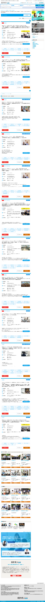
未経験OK (2, 592)
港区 (7, 588)
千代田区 (5, 588)
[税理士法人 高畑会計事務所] (25, 457)
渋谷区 (10, 588)
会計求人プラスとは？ (29, 0)
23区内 (5, 587)
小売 (33, 594)
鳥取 (4, 586)
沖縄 (10, 586)
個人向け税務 (26, 594)
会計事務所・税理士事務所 (27, 588)
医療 (36, 594)
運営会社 (42, 601)
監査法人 (35, 588)
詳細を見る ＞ (6, 467)
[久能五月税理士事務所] (25, 472)
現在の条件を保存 (39, 7)
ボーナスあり (7, 593)
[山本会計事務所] (6, 472)
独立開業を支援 (3, 594)
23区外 (7, 587)
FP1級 (33, 47)
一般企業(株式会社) (39, 588)
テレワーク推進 (10, 594)
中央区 (8, 588)
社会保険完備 (12, 592)
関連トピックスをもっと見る (27, 531)
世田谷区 (12, 588)
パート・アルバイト (7, 93)
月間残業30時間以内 (14, 593)
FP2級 (33, 48)
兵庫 (3, 586)
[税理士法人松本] (6, 457)
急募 (17, 593)
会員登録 (16, 575)
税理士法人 (32, 588)
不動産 (35, 594)
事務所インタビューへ (25, 31)
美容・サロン (41, 594)
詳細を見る (26, 87)
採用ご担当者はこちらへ (41, 0)
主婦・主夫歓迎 (17, 592)
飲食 (28, 594)
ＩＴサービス (31, 594)
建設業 (38, 594)
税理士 (34, 42)
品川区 (17, 588)
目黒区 (15, 588)
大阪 (1, 586)
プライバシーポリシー (33, 601)
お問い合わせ (38, 601)
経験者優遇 (5, 592)
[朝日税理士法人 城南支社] (6, 491)
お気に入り (20, 87)
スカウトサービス (11, 542)
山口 (6, 586)
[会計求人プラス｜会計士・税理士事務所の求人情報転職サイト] (8, 3)
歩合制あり (6, 594)
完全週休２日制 (9, 592)
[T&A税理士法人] (16, 457)
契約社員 (34, 37)
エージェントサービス (20, 550)
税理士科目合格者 (35, 43)
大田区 (18, 588)
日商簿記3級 (34, 46)
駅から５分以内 (3, 593)
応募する (5, 87)
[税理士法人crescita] (16, 472)
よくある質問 (35, 0)
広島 (5, 586)
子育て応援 (10, 593)
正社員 (3, 93)
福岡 (9, 586)
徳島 (8, 586)
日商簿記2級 (26, 591)
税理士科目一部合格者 (36, 44)
